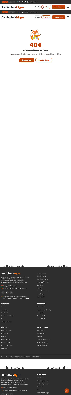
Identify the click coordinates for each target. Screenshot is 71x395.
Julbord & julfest (42, 319)
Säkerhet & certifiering (44, 339)
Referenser (4, 319)
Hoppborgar (40, 294)
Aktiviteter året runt (43, 279)
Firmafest (4, 307)
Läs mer (26, 298)
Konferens (40, 313)
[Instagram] (7, 292)
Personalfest (41, 316)
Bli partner (4, 348)
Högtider (39, 288)
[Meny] (68, 7)
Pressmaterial (5, 342)
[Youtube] (11, 292)
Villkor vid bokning (42, 342)
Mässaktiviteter (41, 307)
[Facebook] (3, 292)
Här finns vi (4, 333)
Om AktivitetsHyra (6, 330)
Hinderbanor (41, 297)
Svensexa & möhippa (7, 316)
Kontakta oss (58, 7)
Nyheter (3, 336)
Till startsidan (26, 60)
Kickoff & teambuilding (44, 310)
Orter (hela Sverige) (43, 291)
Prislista (39, 336)
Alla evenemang (6, 322)
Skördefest (4, 313)
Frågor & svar (41, 333)
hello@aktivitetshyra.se (10, 286)
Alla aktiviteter (44, 60)
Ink (11, 2)
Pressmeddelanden (7, 345)
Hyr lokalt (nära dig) (43, 282)
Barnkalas (40, 285)
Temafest (4, 310)
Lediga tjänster (5, 339)
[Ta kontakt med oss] (66, 390)
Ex (4, 2)
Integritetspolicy (42, 345)
